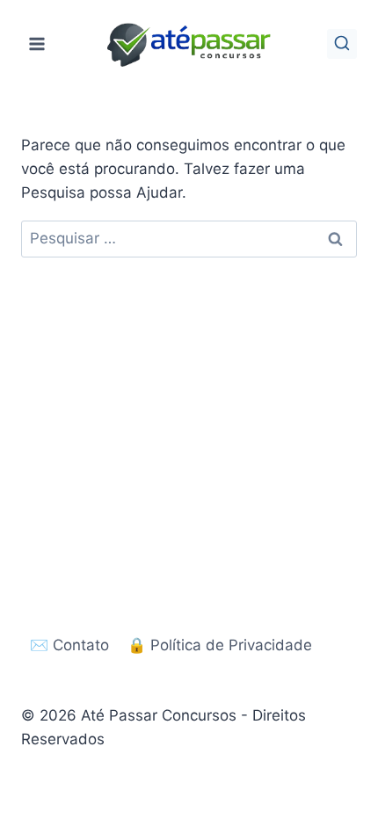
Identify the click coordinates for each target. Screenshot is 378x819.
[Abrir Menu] (37, 43)
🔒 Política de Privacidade (219, 645)
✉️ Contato (69, 645)
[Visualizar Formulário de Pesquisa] (342, 44)
